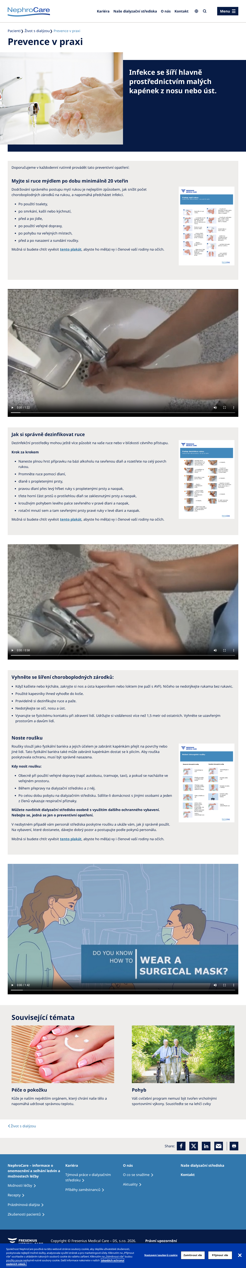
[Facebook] (181, 1146)
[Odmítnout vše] (240, 1255)
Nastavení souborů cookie (161, 1255)
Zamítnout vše (193, 1255)
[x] (193, 1146)
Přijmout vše (220, 1255)
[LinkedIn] (206, 1146)
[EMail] (218, 1146)
